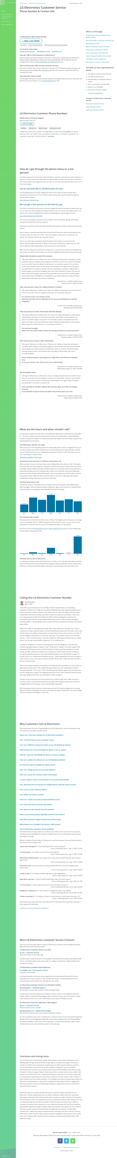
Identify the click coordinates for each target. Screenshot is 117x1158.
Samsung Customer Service (95, 110)
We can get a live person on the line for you (41, 204)
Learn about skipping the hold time (31, 216)
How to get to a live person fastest (97, 50)
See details (50, 136)
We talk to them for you (27, 51)
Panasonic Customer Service (95, 104)
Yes (70, 1132)
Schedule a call (56, 51)
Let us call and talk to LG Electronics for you (41, 188)
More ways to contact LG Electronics (97, 62)
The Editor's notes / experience (96, 59)
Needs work (76, 1132)
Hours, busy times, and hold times (97, 53)
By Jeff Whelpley (30, 602)
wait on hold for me (55, 529)
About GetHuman (7, 24)
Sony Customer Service (93, 107)
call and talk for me (40, 529)
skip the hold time (48, 81)
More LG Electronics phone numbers (98, 47)
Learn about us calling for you (29, 200)
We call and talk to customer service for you (100, 40)
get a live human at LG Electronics (47, 62)
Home (3, 11)
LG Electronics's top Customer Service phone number (98, 36)
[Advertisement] (51, 97)
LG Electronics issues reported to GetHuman (34, 908)
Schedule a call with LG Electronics (31, 457)
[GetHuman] (8, 2)
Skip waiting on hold (43, 51)
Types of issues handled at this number (98, 56)
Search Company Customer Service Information (7, 16)
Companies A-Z (6, 21)
